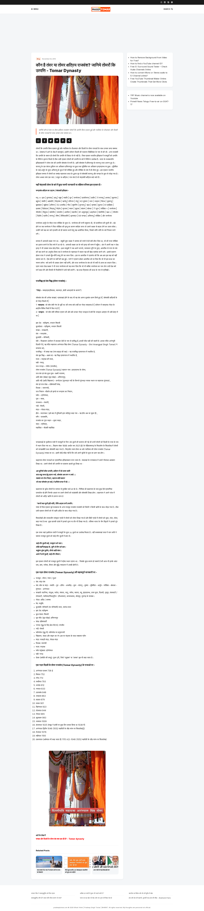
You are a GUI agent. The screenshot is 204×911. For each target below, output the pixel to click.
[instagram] (161, 2)
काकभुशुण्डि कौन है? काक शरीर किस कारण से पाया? (46, 898)
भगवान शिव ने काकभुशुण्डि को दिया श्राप (43, 893)
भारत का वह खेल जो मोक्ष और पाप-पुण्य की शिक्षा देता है (96, 898)
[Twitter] (50, 140)
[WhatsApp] (38, 140)
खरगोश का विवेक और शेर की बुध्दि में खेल (141, 893)
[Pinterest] (62, 140)
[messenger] (172, 2)
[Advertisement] (102, 31)
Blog (38, 59)
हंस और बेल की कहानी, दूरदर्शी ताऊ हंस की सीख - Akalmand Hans (150, 898)
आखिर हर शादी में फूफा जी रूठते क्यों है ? (92, 893)
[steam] (168, 2)
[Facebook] (44, 140)
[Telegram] (56, 140)
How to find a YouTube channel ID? (146, 63)
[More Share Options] (69, 140)
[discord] (165, 2)
